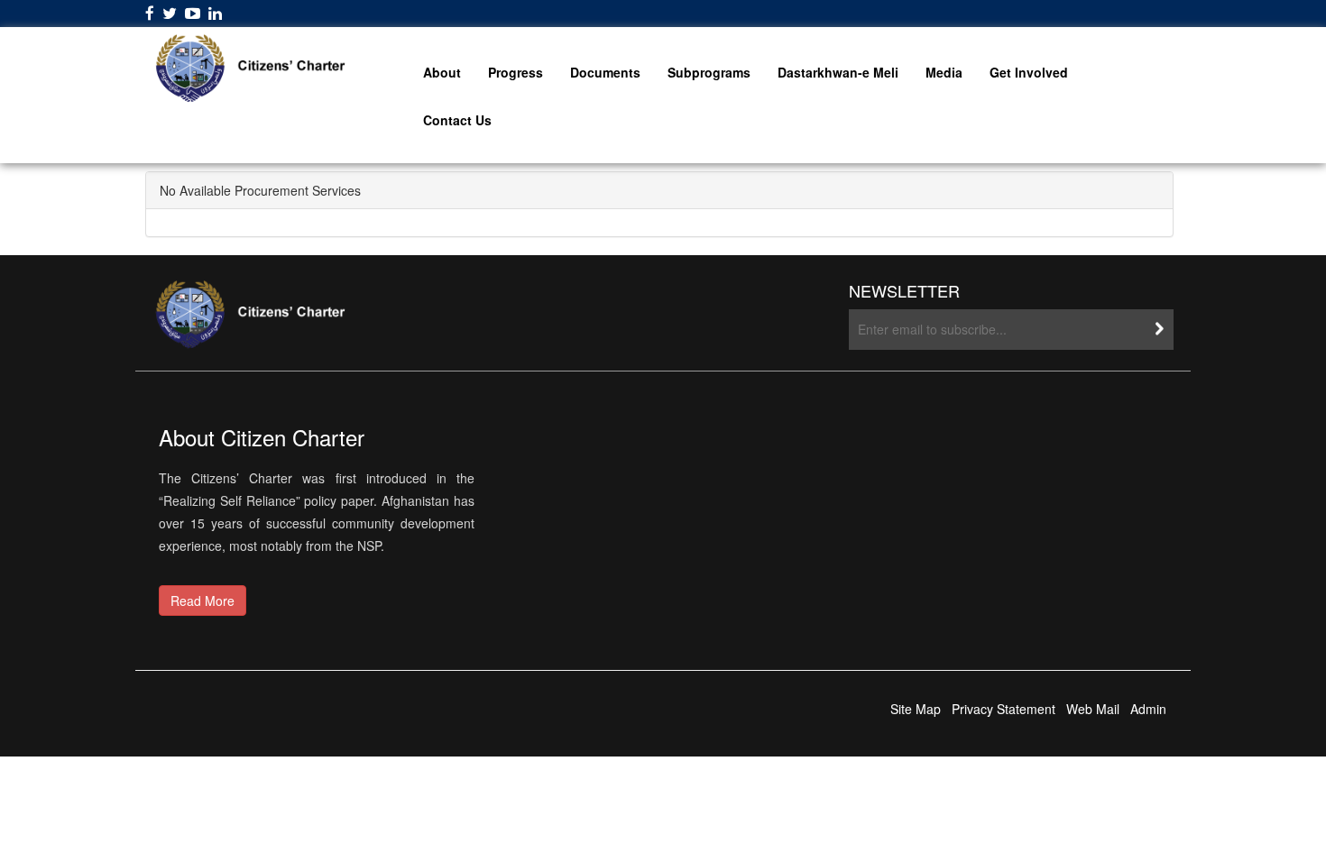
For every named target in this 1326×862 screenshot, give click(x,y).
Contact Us (457, 120)
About (442, 72)
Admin (1148, 709)
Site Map (915, 709)
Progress (515, 72)
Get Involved (1029, 72)
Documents (605, 72)
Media (943, 72)
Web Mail (1092, 709)
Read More (202, 600)
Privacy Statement (1003, 709)
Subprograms (709, 72)
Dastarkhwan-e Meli (838, 72)
